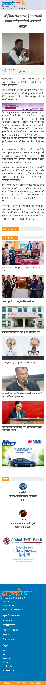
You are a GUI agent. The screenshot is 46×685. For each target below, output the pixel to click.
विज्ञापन (5, 662)
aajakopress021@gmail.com (13, 609)
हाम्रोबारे (5, 650)
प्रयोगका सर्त (7, 658)
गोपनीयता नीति (7, 666)
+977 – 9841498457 (10, 605)
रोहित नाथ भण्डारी (8, 639)
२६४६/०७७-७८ (7, 620)
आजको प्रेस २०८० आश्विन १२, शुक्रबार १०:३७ (18, 70)
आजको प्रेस (23, 492)
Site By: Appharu (36, 683)
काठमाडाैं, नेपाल (8, 601)
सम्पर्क (5, 654)
